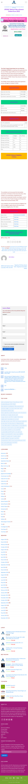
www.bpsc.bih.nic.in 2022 (6, 440)
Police (2, 493)
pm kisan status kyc (12, 423)
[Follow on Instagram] (4, 720)
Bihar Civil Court (4, 466)
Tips (2, 524)
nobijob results (4, 419)
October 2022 (4, 600)
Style (2, 516)
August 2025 (4, 549)
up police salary (10, 436)
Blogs (2, 468)
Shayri (2, 511)
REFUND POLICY (5, 780)
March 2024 (3, 569)
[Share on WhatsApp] (8, 242)
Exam (2, 471)
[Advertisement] (14, 53)
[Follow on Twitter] (7, 720)
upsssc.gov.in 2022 (17, 250)
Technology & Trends (5, 521)
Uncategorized (4, 526)
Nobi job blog (20, 416)
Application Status (5, 460)
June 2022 (3, 610)
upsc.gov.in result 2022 (14, 438)
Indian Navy (3, 483)
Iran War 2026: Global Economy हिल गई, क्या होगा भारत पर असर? (14, 372)
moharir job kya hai (12, 247)
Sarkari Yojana (4, 506)
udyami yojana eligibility (18, 434)
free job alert (23, 412)
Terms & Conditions (5, 727)
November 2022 (4, 597)
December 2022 (4, 595)
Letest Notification (16, 6)
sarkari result (23, 247)
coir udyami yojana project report (16, 408)
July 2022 (3, 607)
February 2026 (4, 544)
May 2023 (3, 582)
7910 (5, 368)
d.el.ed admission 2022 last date (7, 410)
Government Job (7, 6)
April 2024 (3, 567)
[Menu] (2, 2)
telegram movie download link (7, 434)
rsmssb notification (22, 425)
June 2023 (3, 580)
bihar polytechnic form (19, 406)
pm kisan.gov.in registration (21, 421)
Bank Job (3, 463)
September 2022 (4, 602)
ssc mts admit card (18, 431)
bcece (11, 402)
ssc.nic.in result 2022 (16, 429)
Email (4, 331)
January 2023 (4, 592)
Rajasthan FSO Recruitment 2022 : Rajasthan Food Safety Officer (20, 266)
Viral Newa (3, 529)
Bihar (14, 404)
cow (5, 385)
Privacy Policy (4, 729)
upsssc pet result (10, 250)
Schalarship (3, 509)
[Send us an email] (9, 720)
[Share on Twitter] (13, 242)
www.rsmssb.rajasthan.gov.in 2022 (18, 440)
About (17, 780)
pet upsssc (19, 247)
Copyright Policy (4, 732)
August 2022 (4, 605)
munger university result (13, 414)
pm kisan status (4, 423)
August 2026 (4, 539)
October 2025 (4, 547)
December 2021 (4, 618)
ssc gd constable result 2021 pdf (7, 431)
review (2, 498)
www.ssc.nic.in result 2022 (6, 444)
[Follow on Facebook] (2, 720)
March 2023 (3, 587)
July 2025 (3, 552)
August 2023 (4, 574)
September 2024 (4, 564)
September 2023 (4, 572)
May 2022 (3, 612)
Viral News (3, 531)
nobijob (15, 416)
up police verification (5, 438)
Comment (5, 314)
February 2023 (4, 590)
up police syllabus (17, 436)
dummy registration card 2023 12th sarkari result (10, 412)
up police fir (3, 436)
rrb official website (14, 425)
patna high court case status (13, 419)
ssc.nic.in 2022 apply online (19, 427)
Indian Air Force (4, 478)
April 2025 (3, 557)
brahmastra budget (5, 408)
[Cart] (26, 2)
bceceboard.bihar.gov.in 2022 (6, 404)
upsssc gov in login (12, 249)
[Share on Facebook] (10, 242)
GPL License (3, 737)
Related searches (20, 423)
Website (4, 337)
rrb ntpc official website (5, 425)
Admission (3, 453)
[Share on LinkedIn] (20, 242)
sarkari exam (3, 427)
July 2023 (3, 577)
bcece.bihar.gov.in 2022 (18, 402)
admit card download (5, 402)
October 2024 (4, 562)
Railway (2, 496)
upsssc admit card (5, 249)
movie (2, 488)
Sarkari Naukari (4, 501)
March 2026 (3, 542)
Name (4, 325)
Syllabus (3, 519)
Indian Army (4, 481)
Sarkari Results (4, 504)
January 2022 (4, 615)
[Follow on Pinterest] (11, 720)
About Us (3, 734)
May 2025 (3, 554)
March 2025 (3, 559)
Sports (2, 514)
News (2, 491)
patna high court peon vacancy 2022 (8, 421)
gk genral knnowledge (6, 473)
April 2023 (3, 585)
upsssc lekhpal (19, 249)
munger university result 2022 (7, 416)
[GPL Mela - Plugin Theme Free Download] (14, 2)
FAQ (2, 736)
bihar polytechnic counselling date (7, 406)
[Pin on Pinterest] (17, 242)
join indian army (4, 414)
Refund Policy (4, 731)
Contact (21, 780)
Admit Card (3, 455)
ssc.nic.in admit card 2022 (6, 429)
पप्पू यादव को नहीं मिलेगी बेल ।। (10, 389)
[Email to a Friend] (15, 242)
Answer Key (3, 458)
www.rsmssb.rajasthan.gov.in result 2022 (9, 442)
